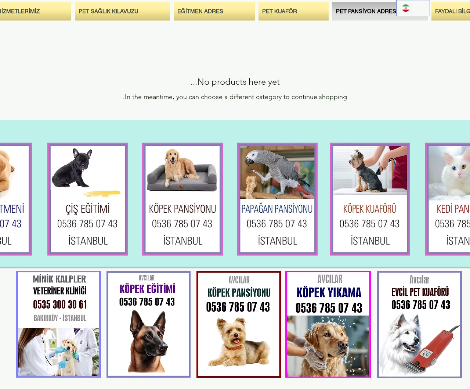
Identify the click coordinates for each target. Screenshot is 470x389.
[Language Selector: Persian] (413, 8)
